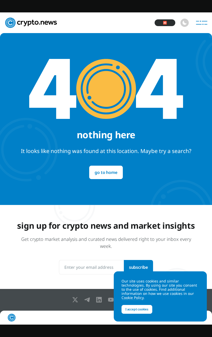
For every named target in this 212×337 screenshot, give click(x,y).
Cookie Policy (132, 297)
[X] (76, 300)
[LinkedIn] (100, 300)
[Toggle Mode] (184, 23)
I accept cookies (136, 309)
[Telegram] (88, 300)
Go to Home (106, 172)
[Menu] (201, 22)
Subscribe (138, 267)
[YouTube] (112, 300)
